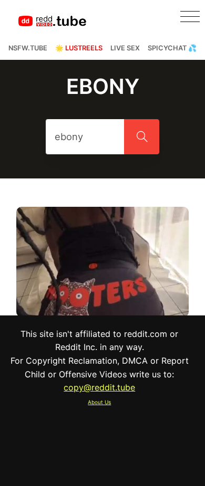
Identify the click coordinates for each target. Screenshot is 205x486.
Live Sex (125, 48)
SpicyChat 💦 (172, 48)
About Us (99, 402)
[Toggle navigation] (190, 16)
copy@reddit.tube (99, 387)
